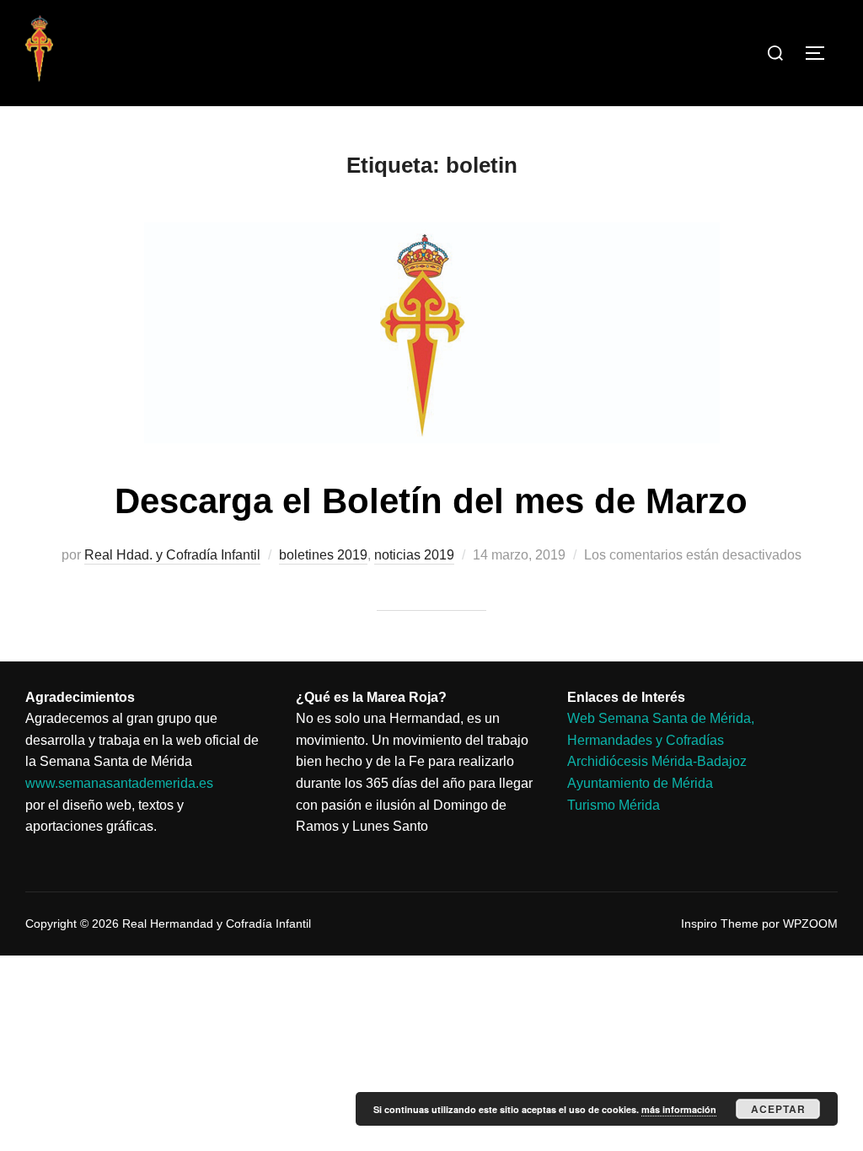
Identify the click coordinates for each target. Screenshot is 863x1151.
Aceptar (778, 1108)
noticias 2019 (414, 555)
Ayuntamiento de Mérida (640, 783)
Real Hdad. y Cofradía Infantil (172, 555)
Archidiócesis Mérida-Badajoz (657, 761)
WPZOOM (810, 923)
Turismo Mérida (613, 805)
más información (678, 1109)
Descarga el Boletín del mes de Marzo (431, 501)
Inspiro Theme (719, 923)
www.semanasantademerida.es (119, 783)
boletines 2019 (323, 555)
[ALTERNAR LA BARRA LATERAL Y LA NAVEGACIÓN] (821, 53)
